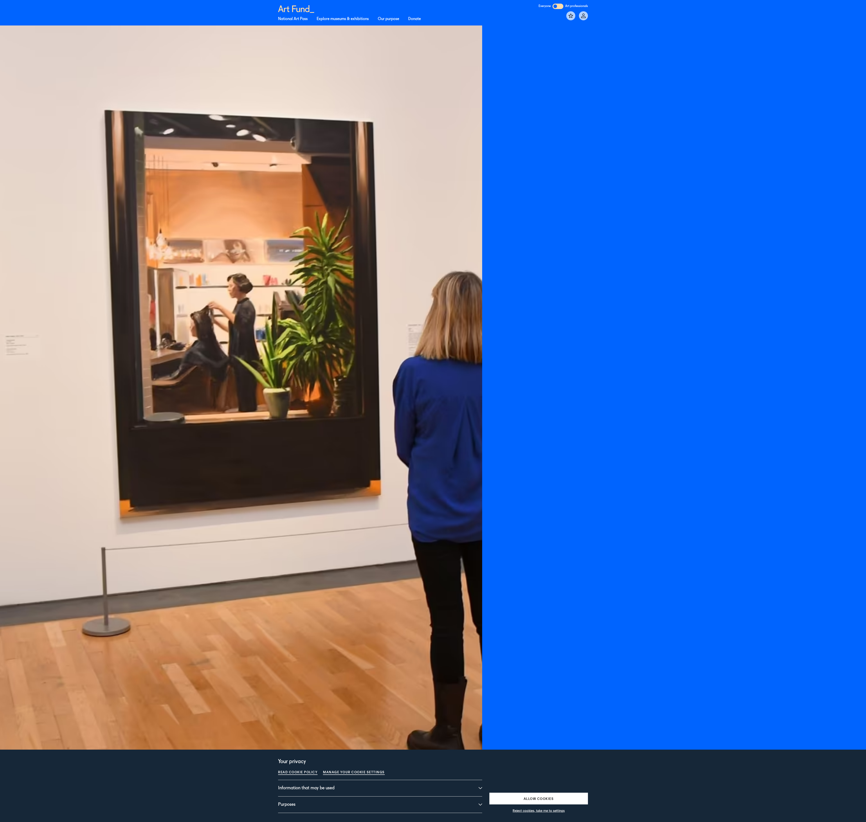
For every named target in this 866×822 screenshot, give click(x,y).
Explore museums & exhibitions (343, 19)
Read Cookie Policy (298, 772)
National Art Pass (293, 19)
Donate (414, 19)
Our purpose (388, 19)
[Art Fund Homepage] (296, 8)
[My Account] (583, 15)
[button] (538, 798)
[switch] (558, 6)
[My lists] (570, 15)
